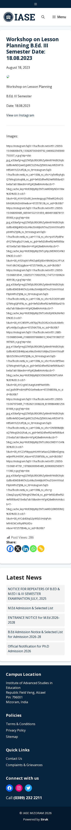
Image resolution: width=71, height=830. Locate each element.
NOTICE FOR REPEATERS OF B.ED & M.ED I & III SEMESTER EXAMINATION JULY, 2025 (34, 594)
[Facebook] (10, 548)
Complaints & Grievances (24, 765)
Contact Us (14, 758)
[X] (17, 548)
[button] (43, 17)
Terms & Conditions (20, 724)
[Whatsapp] (33, 548)
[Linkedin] (25, 548)
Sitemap (12, 736)
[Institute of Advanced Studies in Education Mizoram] (19, 17)
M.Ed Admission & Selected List (30, 608)
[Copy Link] (40, 548)
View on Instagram (20, 115)
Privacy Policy (16, 730)
